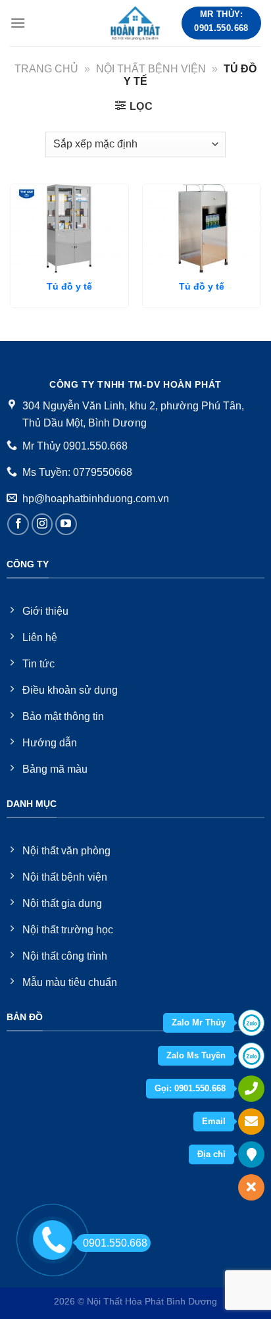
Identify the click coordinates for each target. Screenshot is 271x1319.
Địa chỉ (211, 1154)
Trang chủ (46, 68)
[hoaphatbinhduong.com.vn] (135, 23)
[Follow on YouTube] (66, 524)
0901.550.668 (115, 1243)
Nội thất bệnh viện (151, 68)
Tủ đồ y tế (69, 287)
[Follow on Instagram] (42, 524)
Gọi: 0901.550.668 (190, 1088)
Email (214, 1121)
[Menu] (18, 23)
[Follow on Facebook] (18, 524)
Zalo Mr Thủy (199, 1022)
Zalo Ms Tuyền (196, 1055)
